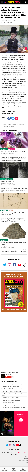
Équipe (26, 458)
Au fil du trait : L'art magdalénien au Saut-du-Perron (14, 243)
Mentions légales (23, 460)
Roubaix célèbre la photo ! (8, 181)
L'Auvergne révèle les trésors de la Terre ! (13, 151)
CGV (27, 462)
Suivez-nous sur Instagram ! (21, 415)
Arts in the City (22, 453)
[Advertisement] (14, 331)
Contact (26, 456)
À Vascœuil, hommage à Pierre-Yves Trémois (14, 213)
